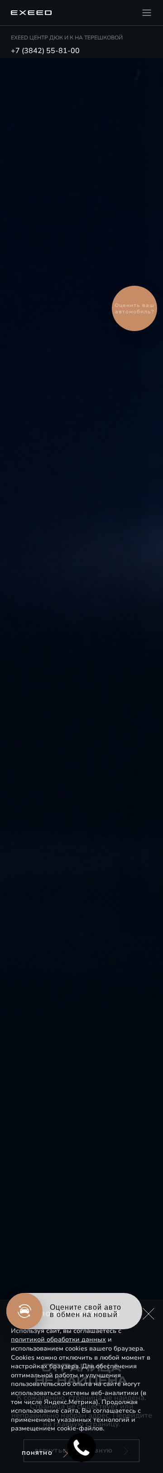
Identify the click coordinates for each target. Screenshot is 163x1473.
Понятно (37, 1453)
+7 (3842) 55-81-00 (45, 51)
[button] (148, 1314)
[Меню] (146, 12)
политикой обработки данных (58, 1339)
